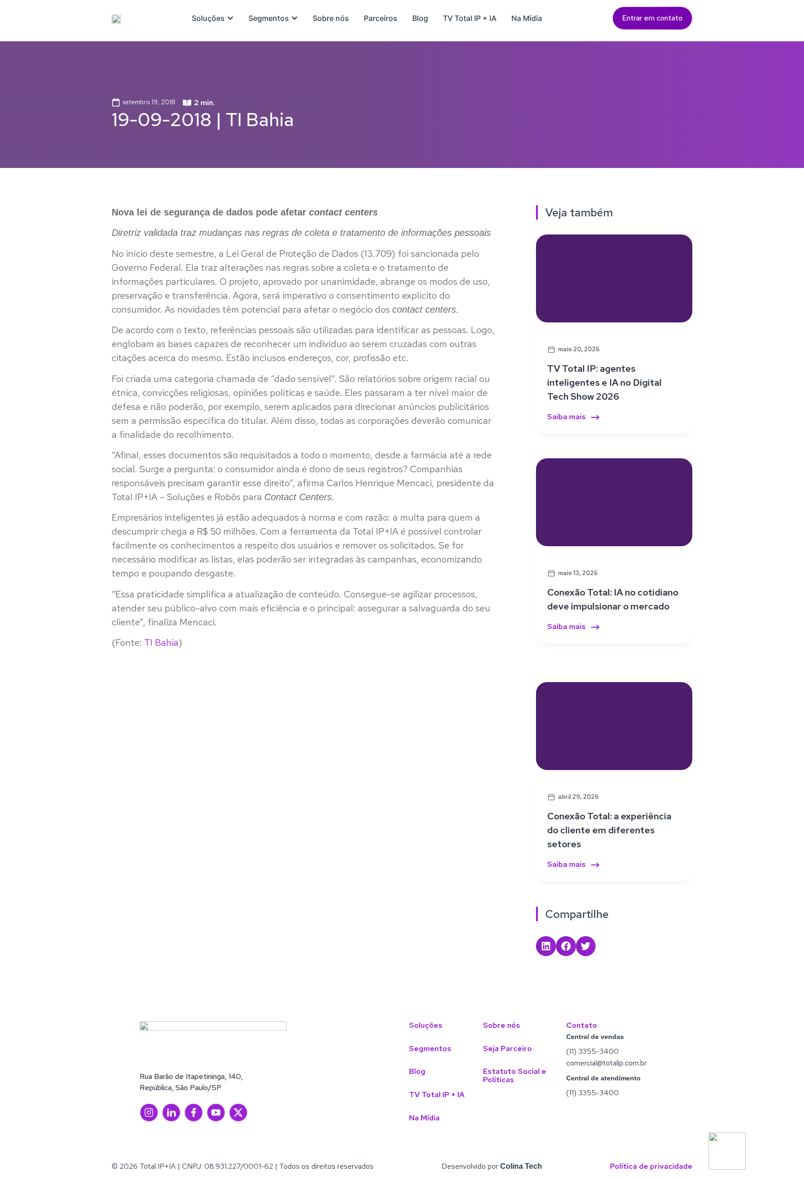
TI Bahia (160, 642)
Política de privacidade (651, 1166)
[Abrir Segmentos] (294, 18)
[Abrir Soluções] (230, 18)
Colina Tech (521, 1166)
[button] (546, 946)
